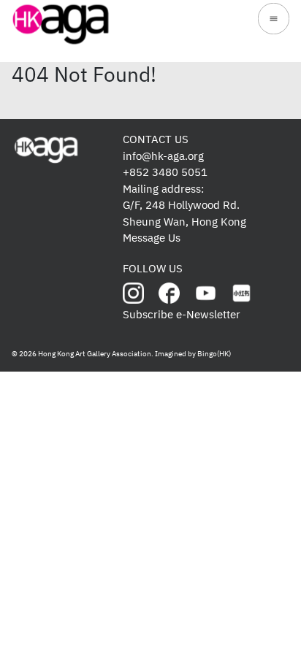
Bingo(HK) (214, 353)
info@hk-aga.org (163, 156)
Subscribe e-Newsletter (181, 314)
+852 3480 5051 (165, 172)
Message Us (151, 238)
